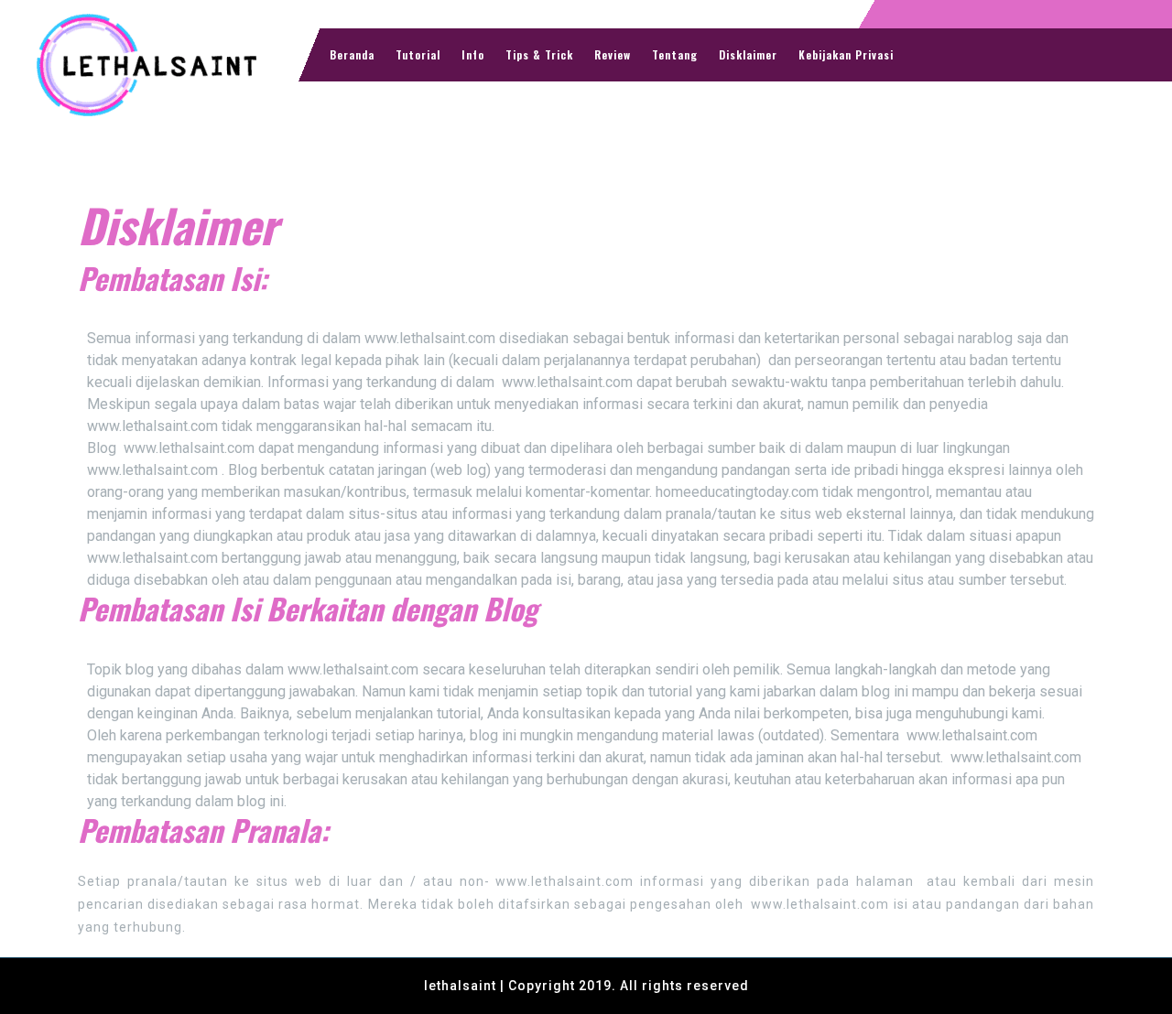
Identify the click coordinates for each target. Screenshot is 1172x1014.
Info (472, 54)
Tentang (675, 54)
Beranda (352, 54)
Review (612, 54)
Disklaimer (748, 54)
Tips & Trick (539, 54)
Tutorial (418, 54)
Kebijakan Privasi (846, 54)
